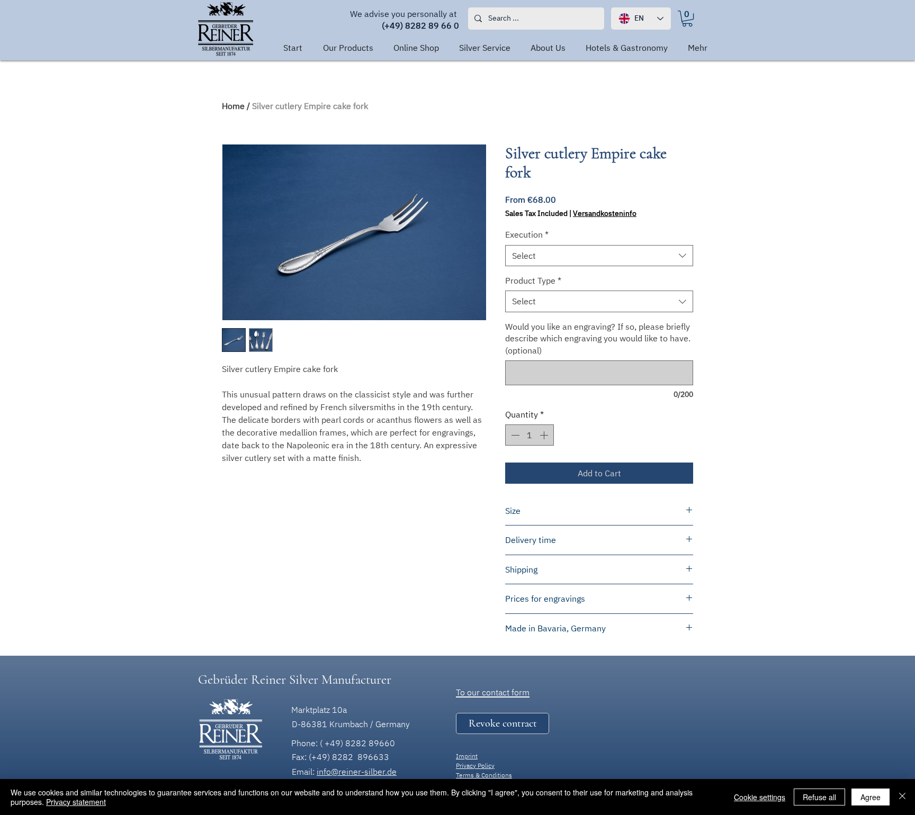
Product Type (533, 280)
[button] (502, 723)
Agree (870, 797)
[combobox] (599, 255)
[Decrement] (514, 435)
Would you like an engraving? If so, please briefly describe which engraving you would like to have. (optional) (597, 338)
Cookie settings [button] (759, 797)
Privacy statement (76, 801)
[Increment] (544, 435)
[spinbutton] (529, 435)
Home (233, 106)
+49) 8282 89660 (360, 743)
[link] (687, 18)
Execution (527, 234)
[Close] (902, 797)
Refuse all (819, 797)
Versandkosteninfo (604, 213)
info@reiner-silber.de (357, 771)
